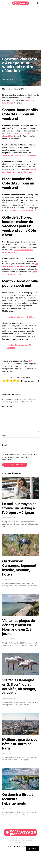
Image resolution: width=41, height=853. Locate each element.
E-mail (5, 445)
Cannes (28, 100)
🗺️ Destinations (14, 847)
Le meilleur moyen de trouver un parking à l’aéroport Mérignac (19, 508)
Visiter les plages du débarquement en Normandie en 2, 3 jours (18, 627)
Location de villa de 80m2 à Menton (22, 317)
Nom (4, 435)
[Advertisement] (20, 28)
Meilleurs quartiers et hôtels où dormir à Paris (19, 743)
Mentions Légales (20, 842)
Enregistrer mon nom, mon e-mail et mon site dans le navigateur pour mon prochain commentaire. (19, 457)
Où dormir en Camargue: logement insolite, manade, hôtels (19, 567)
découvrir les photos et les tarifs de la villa (20, 155)
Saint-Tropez (7, 103)
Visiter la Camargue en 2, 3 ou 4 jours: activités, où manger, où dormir (19, 686)
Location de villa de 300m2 (24, 210)
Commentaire (7, 406)
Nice (34, 100)
